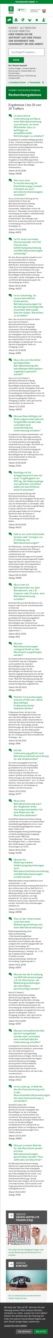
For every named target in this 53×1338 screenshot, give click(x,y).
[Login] (43, 20)
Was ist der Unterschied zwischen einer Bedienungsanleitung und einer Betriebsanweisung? (28, 923)
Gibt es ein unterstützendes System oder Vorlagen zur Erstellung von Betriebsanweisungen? (29, 538)
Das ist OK (41, 1331)
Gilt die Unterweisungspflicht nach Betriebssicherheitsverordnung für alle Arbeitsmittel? (29, 754)
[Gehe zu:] (9, 20)
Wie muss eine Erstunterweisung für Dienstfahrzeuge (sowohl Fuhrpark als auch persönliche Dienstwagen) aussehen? (28, 187)
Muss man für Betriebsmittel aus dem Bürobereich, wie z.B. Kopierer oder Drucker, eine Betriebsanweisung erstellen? (29, 592)
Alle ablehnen (24, 1331)
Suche (16, 60)
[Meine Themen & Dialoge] (36, 20)
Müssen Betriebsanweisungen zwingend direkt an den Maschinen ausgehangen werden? (28, 649)
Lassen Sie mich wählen (15, 1325)
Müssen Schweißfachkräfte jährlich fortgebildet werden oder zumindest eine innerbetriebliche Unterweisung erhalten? (29, 1036)
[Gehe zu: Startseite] (21, 10)
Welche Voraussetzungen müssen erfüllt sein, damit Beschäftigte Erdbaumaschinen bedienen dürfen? (28, 703)
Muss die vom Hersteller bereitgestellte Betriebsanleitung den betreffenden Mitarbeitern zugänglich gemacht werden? (28, 367)
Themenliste (34, 82)
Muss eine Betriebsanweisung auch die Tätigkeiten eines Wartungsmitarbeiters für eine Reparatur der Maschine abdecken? (28, 808)
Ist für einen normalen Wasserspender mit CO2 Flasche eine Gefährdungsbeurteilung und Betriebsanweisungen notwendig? (28, 246)
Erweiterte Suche (18, 82)
